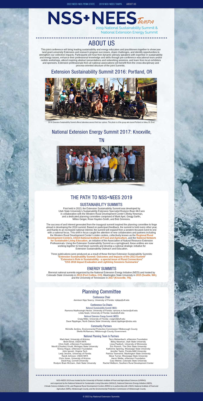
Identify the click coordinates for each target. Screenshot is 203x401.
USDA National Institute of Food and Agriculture (100, 238)
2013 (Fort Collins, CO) (89, 275)
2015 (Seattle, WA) (146, 275)
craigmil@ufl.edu (117, 319)
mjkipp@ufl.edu (122, 300)
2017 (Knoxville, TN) (119, 278)
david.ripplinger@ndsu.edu (124, 321)
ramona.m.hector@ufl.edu (125, 310)
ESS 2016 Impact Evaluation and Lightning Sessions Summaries (101, 262)
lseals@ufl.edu (117, 313)
